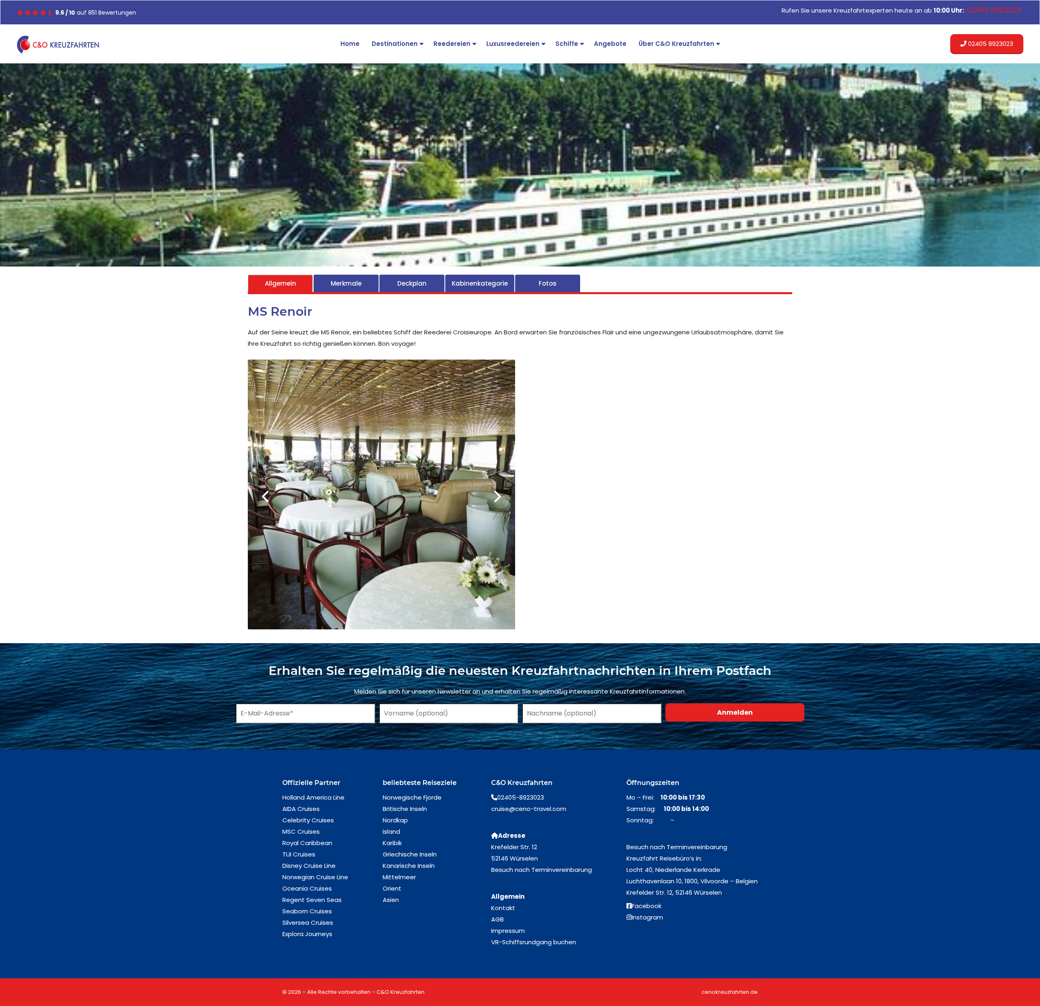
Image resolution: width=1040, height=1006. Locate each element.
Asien (391, 901)
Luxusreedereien (513, 43)
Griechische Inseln (410, 856)
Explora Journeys (307, 935)
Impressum (508, 932)
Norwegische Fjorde (412, 799)
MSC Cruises (301, 833)
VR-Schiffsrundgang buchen (533, 943)
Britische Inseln (405, 810)
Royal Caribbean (307, 844)
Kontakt (503, 909)
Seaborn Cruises (307, 912)
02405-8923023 (520, 799)
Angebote (610, 43)
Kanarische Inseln (409, 867)
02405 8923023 (989, 43)
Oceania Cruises (307, 890)
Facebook (646, 907)
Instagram (647, 919)
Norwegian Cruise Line (315, 878)
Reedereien (451, 43)
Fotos (548, 283)
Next (497, 497)
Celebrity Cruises (308, 821)
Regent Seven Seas (312, 901)
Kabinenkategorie (480, 283)
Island (391, 833)
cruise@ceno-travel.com (528, 810)
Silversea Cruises (307, 924)
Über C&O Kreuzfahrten (676, 43)
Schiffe (566, 43)
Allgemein (280, 283)
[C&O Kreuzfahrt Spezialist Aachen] (59, 45)
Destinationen (395, 43)
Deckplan (412, 283)
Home (350, 43)
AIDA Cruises (301, 810)
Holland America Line (313, 799)
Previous (266, 497)
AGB (497, 921)
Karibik (392, 844)
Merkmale (346, 283)
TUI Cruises (298, 856)
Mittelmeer (399, 878)
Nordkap (395, 821)
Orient (392, 890)
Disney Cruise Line (309, 867)
